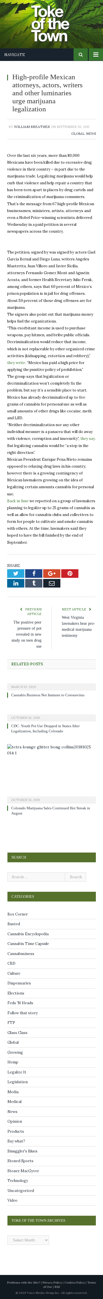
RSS (57, 1287)
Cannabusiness (20, 953)
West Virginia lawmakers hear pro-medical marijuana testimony (77, 629)
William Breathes (32, 126)
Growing (15, 1052)
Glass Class (17, 1032)
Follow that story (22, 1013)
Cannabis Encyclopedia (28, 934)
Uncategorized (20, 1190)
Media (13, 1092)
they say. (88, 438)
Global (77, 134)
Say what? (16, 1141)
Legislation (17, 1081)
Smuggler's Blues (22, 1151)
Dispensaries (19, 983)
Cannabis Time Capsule (28, 943)
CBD (11, 963)
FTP (11, 1022)
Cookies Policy (74, 1282)
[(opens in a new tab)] (51, 683)
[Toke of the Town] (57, 20)
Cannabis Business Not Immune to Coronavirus (50, 695)
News (91, 134)
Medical (14, 1101)
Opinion (14, 1121)
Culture (13, 973)
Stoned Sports (20, 1160)
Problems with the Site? (23, 1282)
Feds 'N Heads (20, 1003)
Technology (17, 1180)
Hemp (12, 1062)
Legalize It (16, 1072)
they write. (16, 362)
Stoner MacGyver (23, 1170)
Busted (13, 924)
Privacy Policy (52, 1282)
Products (15, 1131)
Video (12, 1200)
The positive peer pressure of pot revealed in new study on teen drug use (25, 634)
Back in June (18, 501)
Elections (15, 993)
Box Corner (17, 914)
